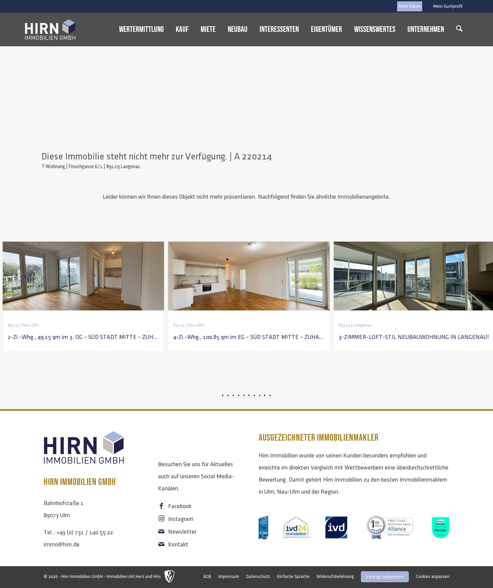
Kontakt (178, 544)
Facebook (179, 506)
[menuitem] (446, 6)
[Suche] (459, 29)
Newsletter (182, 532)
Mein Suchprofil (447, 6)
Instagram (181, 519)
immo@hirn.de (61, 544)
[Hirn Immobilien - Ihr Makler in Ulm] (50, 29)
